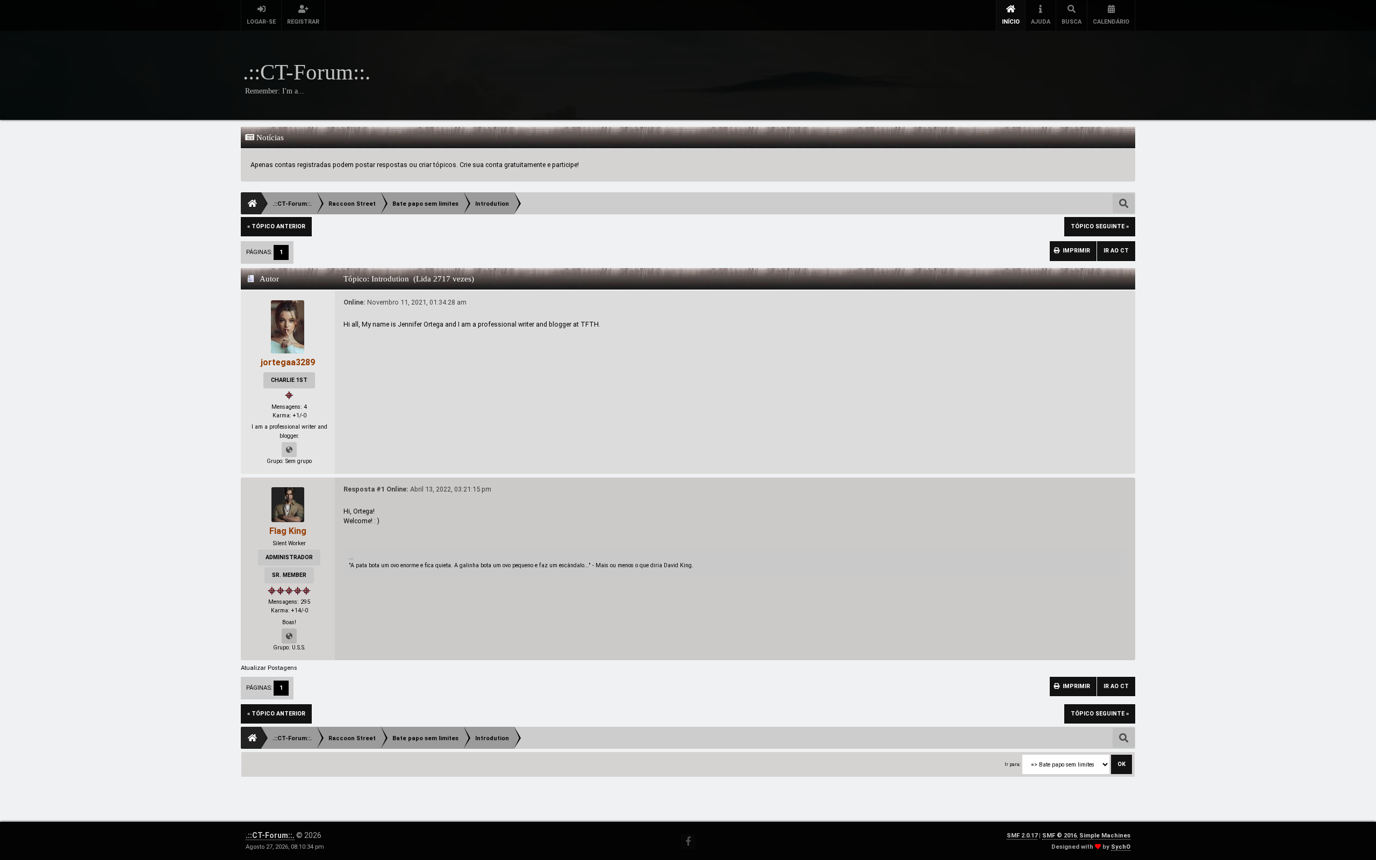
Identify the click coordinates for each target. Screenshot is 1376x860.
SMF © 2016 (1059, 835)
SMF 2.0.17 (1022, 835)
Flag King (287, 531)
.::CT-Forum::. (270, 835)
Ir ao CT (1116, 250)
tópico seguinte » (1100, 226)
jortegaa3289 (288, 362)
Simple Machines (1104, 835)
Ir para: (1013, 764)
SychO (1120, 846)
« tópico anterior (276, 226)
